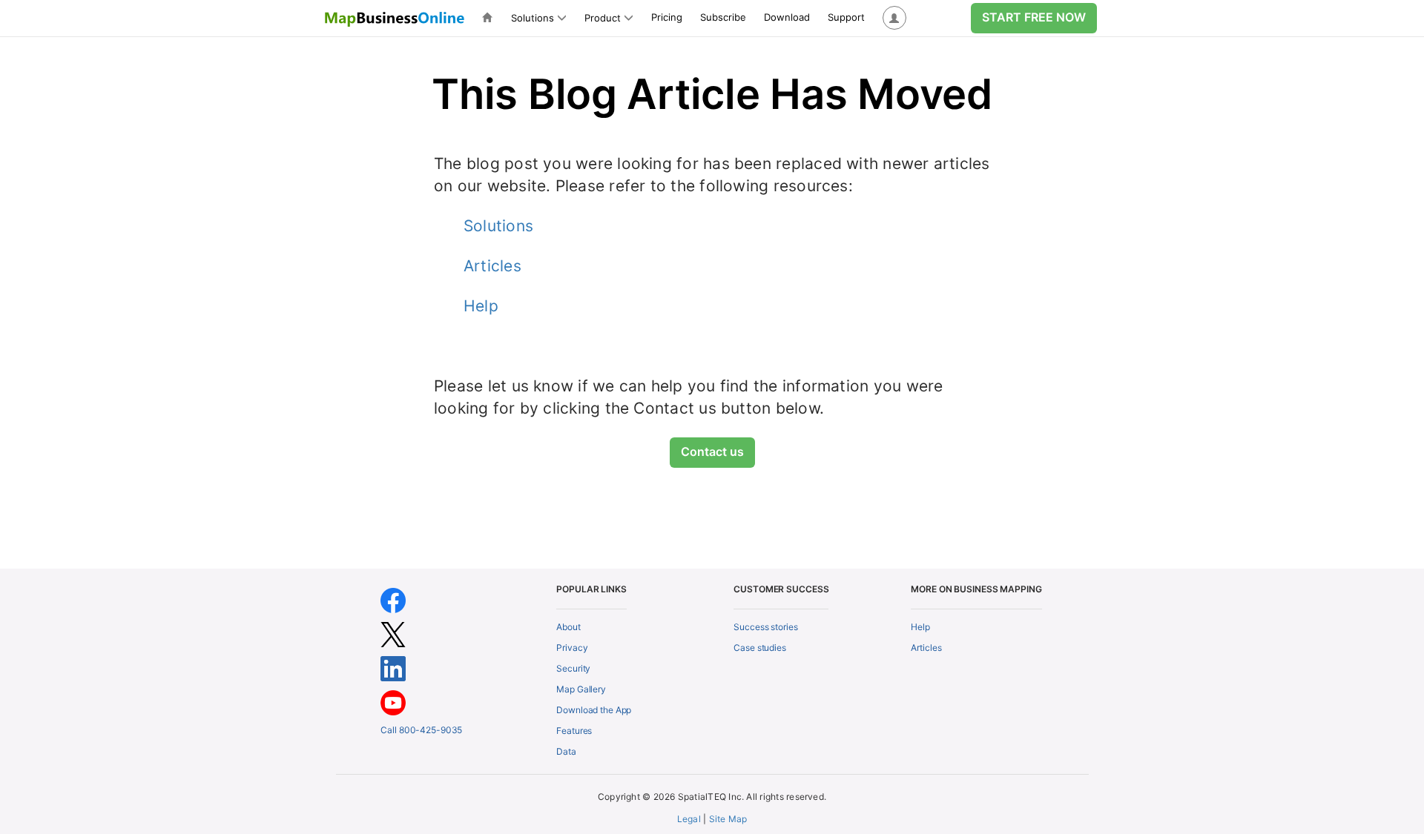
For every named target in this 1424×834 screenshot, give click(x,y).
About (568, 626)
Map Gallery (581, 689)
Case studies (760, 647)
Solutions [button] (532, 18)
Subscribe (723, 17)
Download (787, 17)
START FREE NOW (1034, 17)
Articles (492, 266)
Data (566, 751)
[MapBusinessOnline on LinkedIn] (393, 667)
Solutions (498, 225)
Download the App (593, 709)
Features (574, 730)
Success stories (765, 626)
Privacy (571, 647)
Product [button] (602, 18)
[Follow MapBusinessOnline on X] (393, 633)
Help (481, 306)
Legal (689, 818)
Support (846, 17)
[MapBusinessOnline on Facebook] (393, 599)
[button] (894, 18)
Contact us (712, 451)
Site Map (728, 818)
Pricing (666, 17)
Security (573, 668)
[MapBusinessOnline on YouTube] (393, 701)
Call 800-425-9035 (421, 729)
